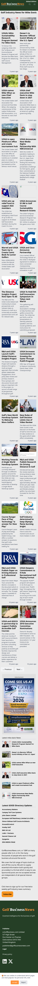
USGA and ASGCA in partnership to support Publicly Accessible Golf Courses (10, 626)
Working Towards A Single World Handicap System (10, 462)
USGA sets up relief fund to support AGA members (8, 204)
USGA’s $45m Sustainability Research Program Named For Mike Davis (9, 38)
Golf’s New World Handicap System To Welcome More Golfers (10, 419)
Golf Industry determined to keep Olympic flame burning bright (27, 522)
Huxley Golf (6, 827)
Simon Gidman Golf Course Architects (16, 821)
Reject (23, 982)
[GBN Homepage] (12, 4)
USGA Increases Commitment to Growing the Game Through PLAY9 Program (27, 356)
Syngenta (5, 839)
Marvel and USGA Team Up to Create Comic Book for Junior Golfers (10, 252)
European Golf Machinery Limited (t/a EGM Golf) (19, 818)
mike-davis (11, 738)
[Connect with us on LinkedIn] (5, 961)
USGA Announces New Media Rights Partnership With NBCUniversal (22, 795)
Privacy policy (7, 954)
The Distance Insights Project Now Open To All (9, 294)
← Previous (7, 669)
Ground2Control (8, 824)
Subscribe (7, 894)
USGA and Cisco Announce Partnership (27, 250)
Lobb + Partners (8, 833)
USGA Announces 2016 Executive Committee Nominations (28, 625)
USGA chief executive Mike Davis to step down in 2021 (27, 94)
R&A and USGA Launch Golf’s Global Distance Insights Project (9, 355)
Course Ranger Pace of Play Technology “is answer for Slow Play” (9, 522)
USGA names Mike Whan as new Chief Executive (8, 94)
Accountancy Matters (10, 809)
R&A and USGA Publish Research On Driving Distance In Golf (28, 463)
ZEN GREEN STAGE (8, 842)
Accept (14, 982)
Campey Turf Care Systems (12, 812)
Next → (19, 669)
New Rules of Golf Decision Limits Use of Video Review (26, 419)
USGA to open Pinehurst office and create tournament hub (10, 143)
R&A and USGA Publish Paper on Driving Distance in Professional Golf (10, 573)
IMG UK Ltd (6, 830)
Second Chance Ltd (9, 836)
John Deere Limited (9, 815)
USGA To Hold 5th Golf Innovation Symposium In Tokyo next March (28, 296)
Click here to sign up (10, 886)
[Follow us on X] (11, 961)
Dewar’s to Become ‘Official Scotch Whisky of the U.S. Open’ (28, 37)
